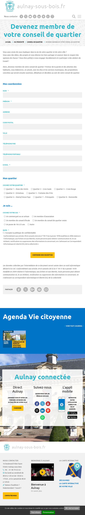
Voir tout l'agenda (74, 326)
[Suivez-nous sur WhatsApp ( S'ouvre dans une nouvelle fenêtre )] (42, 417)
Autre (32, 224)
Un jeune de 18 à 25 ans (15, 224)
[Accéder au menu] (79, 16)
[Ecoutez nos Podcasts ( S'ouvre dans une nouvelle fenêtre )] (48, 410)
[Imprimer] (39, 289)
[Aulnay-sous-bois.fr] (10, 6)
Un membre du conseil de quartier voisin (51, 220)
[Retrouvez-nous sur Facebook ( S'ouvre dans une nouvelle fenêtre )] (37, 403)
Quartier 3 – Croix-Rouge (66, 189)
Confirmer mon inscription (42, 255)
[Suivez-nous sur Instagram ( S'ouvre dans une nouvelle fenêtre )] (37, 410)
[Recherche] (74, 16)
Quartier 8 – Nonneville (68, 197)
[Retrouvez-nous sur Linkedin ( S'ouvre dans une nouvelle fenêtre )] (42, 410)
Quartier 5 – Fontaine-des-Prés (41, 193)
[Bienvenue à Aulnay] (42, 472)
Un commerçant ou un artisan (17, 216)
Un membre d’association (44, 216)
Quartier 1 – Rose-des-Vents (17, 189)
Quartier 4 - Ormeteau (15, 193)
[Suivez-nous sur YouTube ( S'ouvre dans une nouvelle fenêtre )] (48, 403)
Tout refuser (35, 512)
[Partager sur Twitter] (25, 289)
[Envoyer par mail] (46, 289)
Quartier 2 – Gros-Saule (42, 189)
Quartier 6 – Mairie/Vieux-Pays (18, 197)
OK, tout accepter (72, 508)
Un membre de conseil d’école (18, 220)
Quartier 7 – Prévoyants (44, 197)
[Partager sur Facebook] (18, 289)
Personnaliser (48, 512)
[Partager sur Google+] (32, 289)
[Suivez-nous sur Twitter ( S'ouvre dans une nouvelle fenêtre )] (42, 403)
